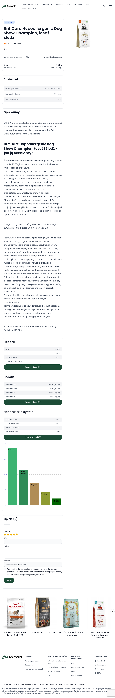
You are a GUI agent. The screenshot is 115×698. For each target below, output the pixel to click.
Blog (87, 4)
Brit (72, 663)
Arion (73, 671)
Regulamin (29, 665)
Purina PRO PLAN (77, 667)
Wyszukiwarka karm (30, 4)
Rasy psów (78, 4)
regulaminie (38, 574)
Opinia (6, 546)
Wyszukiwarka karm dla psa (57, 662)
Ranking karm (47, 4)
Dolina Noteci (76, 675)
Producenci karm (63, 4)
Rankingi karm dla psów (57, 667)
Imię (5, 538)
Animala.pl (23, 684)
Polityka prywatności (33, 661)
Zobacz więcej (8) (33, 437)
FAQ (49, 675)
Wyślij (9, 580)
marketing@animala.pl (34, 669)
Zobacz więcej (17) (33, 367)
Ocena (7, 531)
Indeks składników (29, 8)
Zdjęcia (7, 560)
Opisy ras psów (54, 671)
